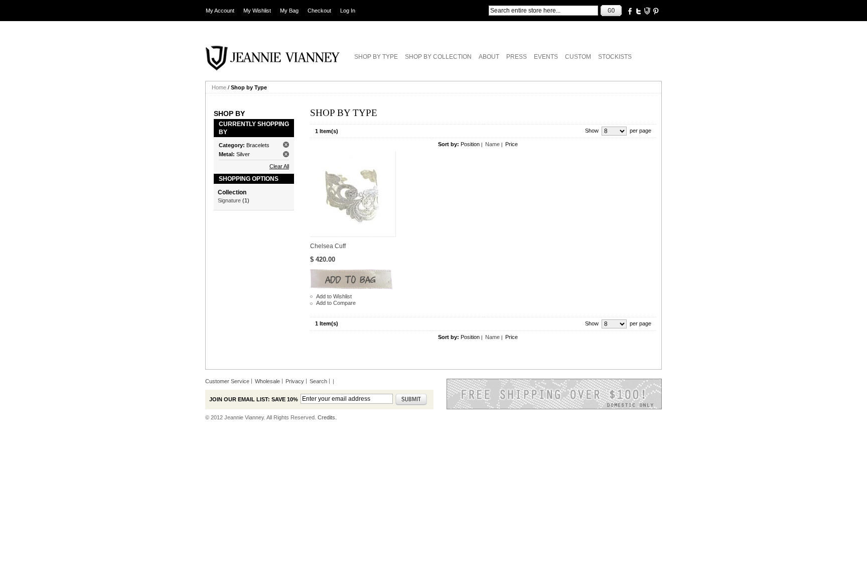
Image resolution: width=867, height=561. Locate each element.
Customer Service (227, 381)
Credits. (327, 417)
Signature (229, 200)
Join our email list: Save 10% (253, 399)
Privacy (294, 381)
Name (492, 144)
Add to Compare (336, 303)
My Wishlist (257, 11)
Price (511, 144)
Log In (347, 11)
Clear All (279, 166)
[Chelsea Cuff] (353, 194)
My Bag (289, 11)
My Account (220, 11)
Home (219, 87)
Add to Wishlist (334, 296)
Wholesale (267, 381)
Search (318, 381)
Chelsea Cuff (328, 246)
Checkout (319, 11)
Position (470, 144)
